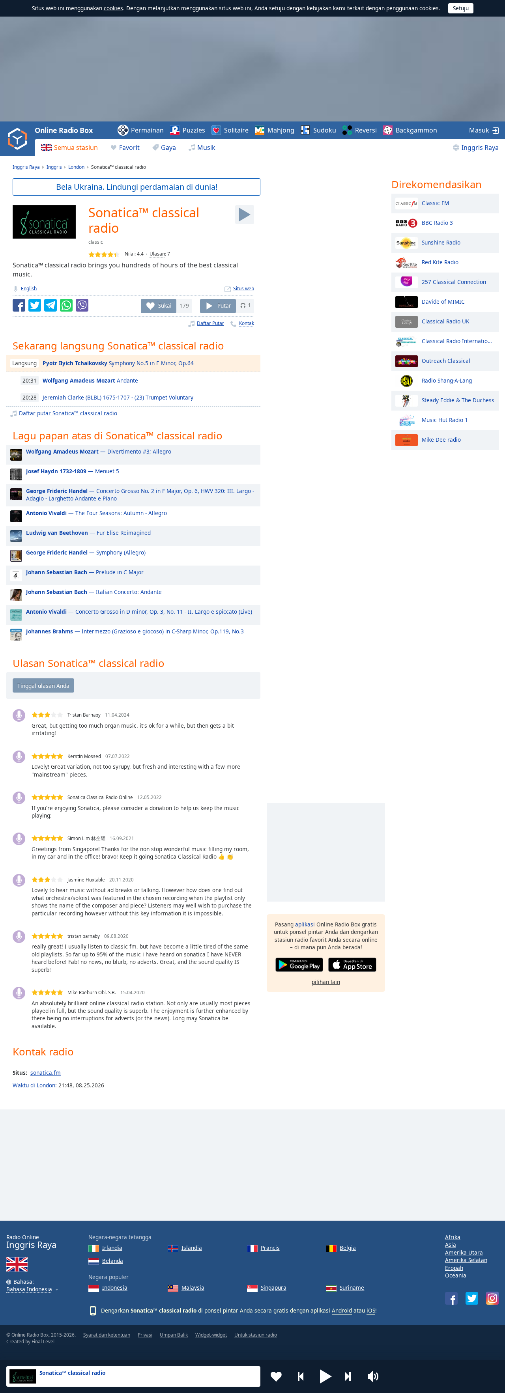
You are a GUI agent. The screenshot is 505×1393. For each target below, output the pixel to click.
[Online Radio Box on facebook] (451, 1298)
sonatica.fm (45, 1072)
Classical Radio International (458, 340)
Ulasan (157, 253)
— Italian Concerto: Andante (94, 592)
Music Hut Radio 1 (445, 419)
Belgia (348, 1247)
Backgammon (416, 130)
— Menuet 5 (72, 471)
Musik (206, 147)
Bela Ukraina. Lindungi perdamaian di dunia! (136, 186)
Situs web (243, 288)
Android (342, 1310)
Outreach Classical (446, 360)
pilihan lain (326, 982)
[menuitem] (69, 147)
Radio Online (31, 1241)
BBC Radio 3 (437, 222)
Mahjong (280, 130)
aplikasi (305, 924)
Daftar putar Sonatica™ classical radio (68, 413)
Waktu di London (34, 1085)
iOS (371, 1310)
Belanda (112, 1260)
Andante (90, 380)
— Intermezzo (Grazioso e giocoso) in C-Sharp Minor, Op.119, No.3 (135, 631)
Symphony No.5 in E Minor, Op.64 (118, 363)
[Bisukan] (375, 1376)
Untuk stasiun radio (255, 1334)
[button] (325, 1376)
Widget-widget (211, 1334)
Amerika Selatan (466, 1260)
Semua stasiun (76, 147)
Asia (450, 1244)
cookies (113, 8)
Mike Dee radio (441, 439)
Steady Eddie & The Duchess (458, 399)
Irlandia (112, 1247)
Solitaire (236, 130)
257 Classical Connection (454, 281)
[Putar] (244, 214)
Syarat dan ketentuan (106, 1334)
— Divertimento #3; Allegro (98, 451)
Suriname (352, 1287)
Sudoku (324, 130)
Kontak (246, 323)
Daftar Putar (210, 323)
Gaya (168, 147)
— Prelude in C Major (85, 572)
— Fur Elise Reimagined (88, 532)
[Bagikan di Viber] (82, 305)
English (29, 288)
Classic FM (435, 202)
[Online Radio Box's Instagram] (492, 1298)
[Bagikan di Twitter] (34, 305)
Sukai (165, 305)
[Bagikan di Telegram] (50, 305)
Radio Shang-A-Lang (447, 380)
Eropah (454, 1268)
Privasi (145, 1334)
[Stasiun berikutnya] (350, 1376)
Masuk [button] (479, 130)
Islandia (191, 1247)
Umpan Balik (174, 1334)
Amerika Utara (464, 1252)
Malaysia (192, 1287)
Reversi (366, 130)
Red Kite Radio (440, 261)
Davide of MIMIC (443, 301)
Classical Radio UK (445, 321)
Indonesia (114, 1287)
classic (95, 242)
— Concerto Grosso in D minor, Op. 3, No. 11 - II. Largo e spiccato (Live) (139, 611)
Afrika (452, 1237)
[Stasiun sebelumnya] (301, 1376)
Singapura (273, 1287)
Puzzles (194, 130)
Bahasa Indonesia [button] (29, 1289)
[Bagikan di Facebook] (19, 305)
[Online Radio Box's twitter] (472, 1298)
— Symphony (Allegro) (86, 552)
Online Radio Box (63, 130)
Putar (224, 305)
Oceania (455, 1275)
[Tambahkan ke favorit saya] (276, 1376)
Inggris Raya (480, 147)
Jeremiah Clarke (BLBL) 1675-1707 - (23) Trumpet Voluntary (118, 397)
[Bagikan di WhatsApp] (66, 305)
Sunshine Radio (441, 242)
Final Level (43, 1341)
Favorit (129, 147)
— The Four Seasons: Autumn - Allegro (96, 513)
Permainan (147, 130)
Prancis (270, 1247)
